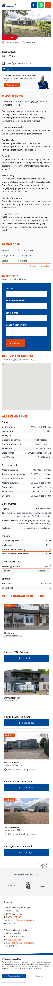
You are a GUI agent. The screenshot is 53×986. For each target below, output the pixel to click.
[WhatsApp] (41, 5)
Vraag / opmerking (16, 324)
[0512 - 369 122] (34, 5)
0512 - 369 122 (14, 939)
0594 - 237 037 (14, 917)
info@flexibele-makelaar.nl (23, 920)
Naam (9, 288)
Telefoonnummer (15, 300)
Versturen (15, 343)
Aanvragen (12, 85)
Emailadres (12, 312)
